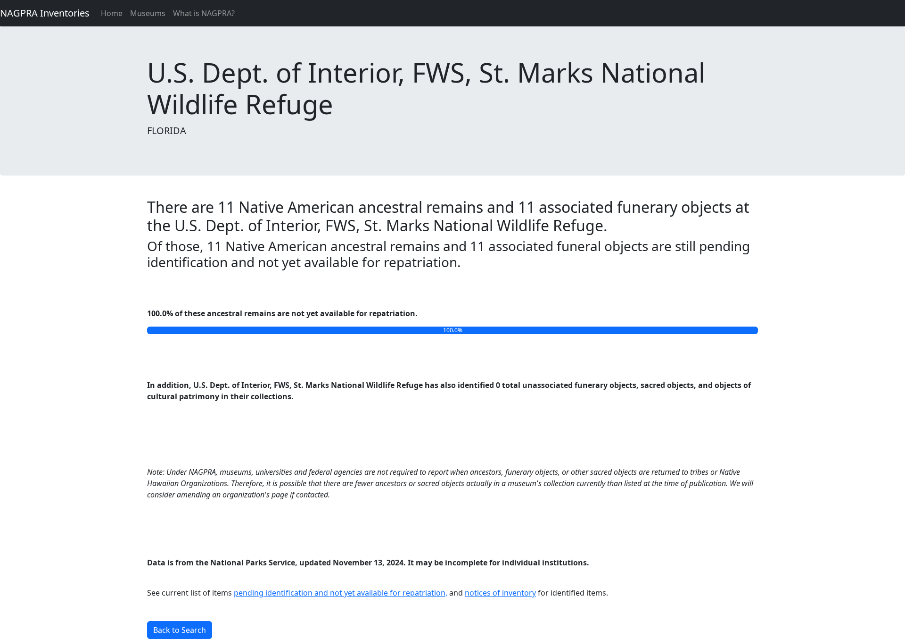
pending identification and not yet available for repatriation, (340, 593)
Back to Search (179, 630)
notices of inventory (500, 593)
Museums (147, 13)
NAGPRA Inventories (45, 13)
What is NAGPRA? (204, 13)
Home (112, 13)
